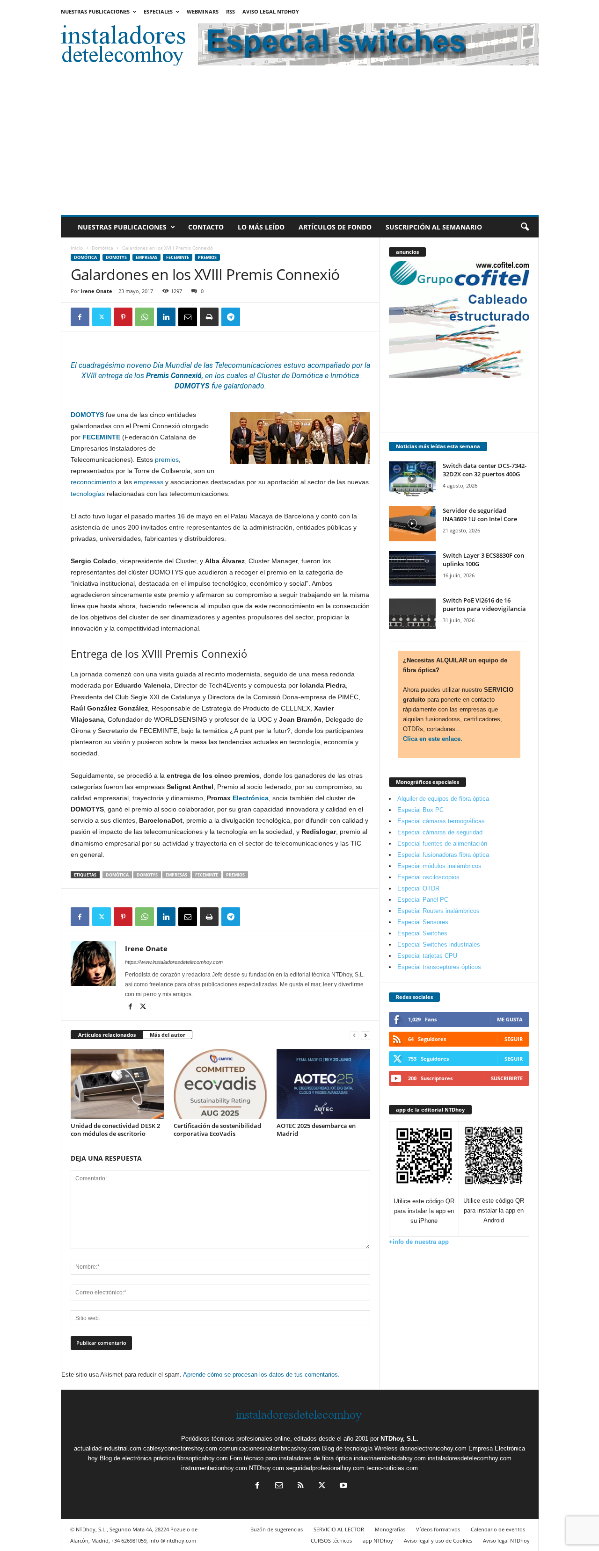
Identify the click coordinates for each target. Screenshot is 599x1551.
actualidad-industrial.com (107, 1448)
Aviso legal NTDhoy (270, 11)
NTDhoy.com (266, 1468)
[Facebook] (80, 317)
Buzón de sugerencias (276, 1529)
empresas (148, 482)
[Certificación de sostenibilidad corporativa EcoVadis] (220, 1084)
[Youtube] (342, 1486)
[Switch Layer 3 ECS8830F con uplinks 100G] (412, 568)
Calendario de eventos (498, 1529)
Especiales (158, 11)
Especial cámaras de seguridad (439, 832)
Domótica (102, 247)
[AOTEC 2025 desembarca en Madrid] (323, 1084)
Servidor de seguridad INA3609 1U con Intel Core (480, 514)
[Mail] (279, 1486)
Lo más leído (261, 227)
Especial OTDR (418, 888)
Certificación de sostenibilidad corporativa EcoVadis (217, 1129)
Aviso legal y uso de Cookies (438, 1540)
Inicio (77, 247)
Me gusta (510, 1019)
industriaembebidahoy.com (390, 1458)
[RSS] (300, 1486)
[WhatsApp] (144, 317)
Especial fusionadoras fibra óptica (443, 854)
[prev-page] (354, 1035)
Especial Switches (422, 933)
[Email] (187, 317)
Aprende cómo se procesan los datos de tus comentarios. (261, 1374)
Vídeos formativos (438, 1529)
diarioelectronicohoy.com (433, 1448)
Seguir (513, 1038)
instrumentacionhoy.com (214, 1468)
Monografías (390, 1529)
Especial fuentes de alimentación (442, 843)
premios (167, 459)
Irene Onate (96, 290)
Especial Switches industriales (438, 944)
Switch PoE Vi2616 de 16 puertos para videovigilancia (484, 604)
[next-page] (365, 1035)
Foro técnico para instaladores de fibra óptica (291, 1458)
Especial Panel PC (422, 899)
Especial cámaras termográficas (441, 821)
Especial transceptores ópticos (439, 966)
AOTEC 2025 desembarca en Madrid (316, 1129)
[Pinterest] (123, 317)
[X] (101, 317)
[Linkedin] (166, 317)
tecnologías (88, 493)
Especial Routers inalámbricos (438, 910)
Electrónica (251, 798)
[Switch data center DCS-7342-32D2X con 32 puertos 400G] (412, 478)
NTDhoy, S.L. (399, 1438)
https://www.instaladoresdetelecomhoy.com (174, 962)
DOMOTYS (116, 257)
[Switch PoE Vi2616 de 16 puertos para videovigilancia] (412, 613)
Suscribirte (507, 1078)
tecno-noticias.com (392, 1468)
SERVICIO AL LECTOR (339, 1529)
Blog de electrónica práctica (137, 1458)
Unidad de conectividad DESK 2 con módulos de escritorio (115, 1129)
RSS (230, 11)
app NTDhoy (378, 1540)
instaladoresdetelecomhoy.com (469, 1458)
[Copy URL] (252, 317)
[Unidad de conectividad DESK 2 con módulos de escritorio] (117, 1084)
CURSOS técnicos (331, 1540)
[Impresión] (209, 317)
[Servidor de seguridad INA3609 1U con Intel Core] (412, 523)
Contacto (206, 227)
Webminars (203, 11)
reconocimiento (93, 482)
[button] (524, 227)
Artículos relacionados (107, 1034)
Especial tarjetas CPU (427, 955)
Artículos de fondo (335, 227)
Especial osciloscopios (428, 877)
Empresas (146, 257)
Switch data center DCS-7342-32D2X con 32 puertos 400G (484, 469)
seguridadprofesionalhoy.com (325, 1468)
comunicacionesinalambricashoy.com (269, 1448)
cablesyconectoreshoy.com (180, 1448)
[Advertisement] (300, 144)
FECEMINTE (177, 257)
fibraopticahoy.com (202, 1458)
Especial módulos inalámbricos (439, 865)
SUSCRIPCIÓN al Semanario (434, 227)
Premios (207, 257)
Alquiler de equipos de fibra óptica (443, 798)
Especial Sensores (422, 922)
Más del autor (167, 1034)
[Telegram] (230, 317)
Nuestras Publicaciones (95, 11)
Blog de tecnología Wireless (360, 1448)
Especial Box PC (420, 809)
